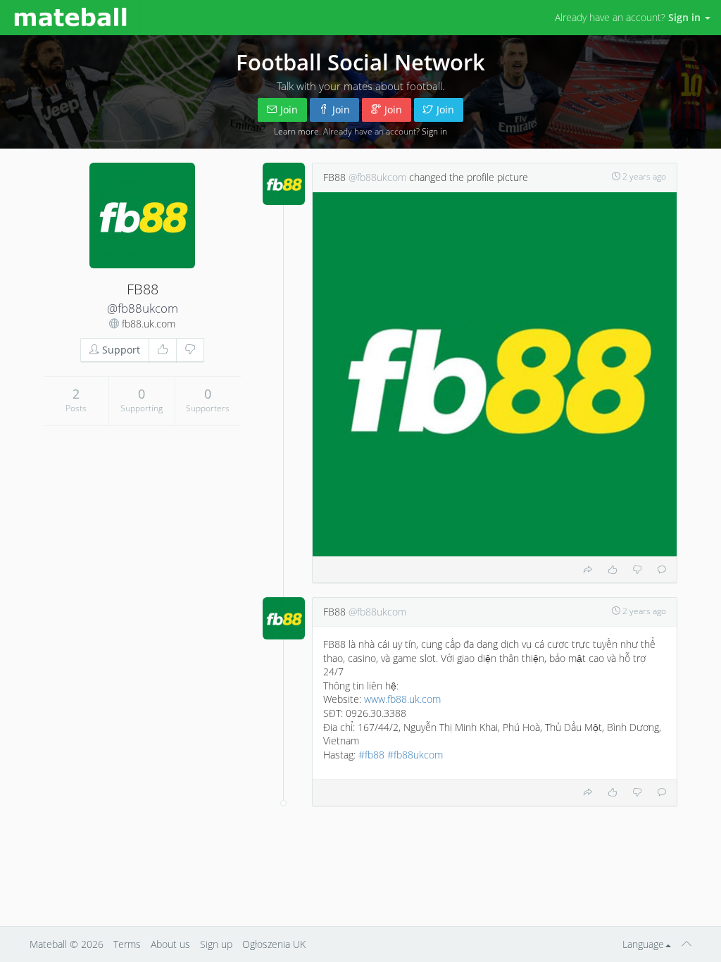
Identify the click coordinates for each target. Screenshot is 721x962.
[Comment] (662, 569)
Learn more (296, 131)
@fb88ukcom (142, 308)
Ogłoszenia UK (274, 944)
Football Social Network (360, 62)
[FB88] (142, 215)
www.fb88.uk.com (402, 699)
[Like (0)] (163, 350)
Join (289, 109)
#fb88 (371, 754)
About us (170, 944)
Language (643, 944)
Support (119, 349)
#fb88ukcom (415, 754)
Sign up (216, 944)
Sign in (434, 131)
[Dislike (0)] (190, 350)
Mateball (48, 944)
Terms (127, 944)
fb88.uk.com (148, 323)
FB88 (334, 177)
